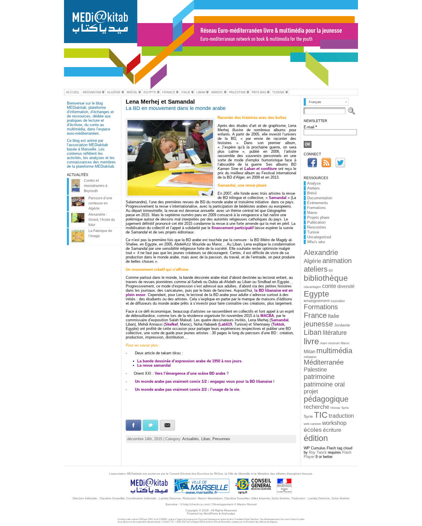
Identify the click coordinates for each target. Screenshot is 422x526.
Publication (316, 222)
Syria (345, 407)
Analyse (314, 183)
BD (331, 270)
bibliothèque (326, 278)
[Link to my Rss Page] (326, 162)
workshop (334, 423)
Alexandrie (321, 252)
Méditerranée (324, 362)
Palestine (315, 369)
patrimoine (319, 376)
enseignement (317, 301)
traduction (341, 416)
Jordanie (342, 325)
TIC (321, 414)
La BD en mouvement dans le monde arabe (176, 108)
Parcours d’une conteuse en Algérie (100, 203)
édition (316, 438)
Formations (316, 208)
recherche (316, 407)
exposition (338, 301)
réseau (335, 407)
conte (329, 286)
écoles (313, 429)
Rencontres (316, 227)
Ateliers (313, 188)
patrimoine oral (324, 384)
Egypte (316, 293)
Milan (309, 351)
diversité (346, 286)
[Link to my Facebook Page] (312, 162)
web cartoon (312, 424)
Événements (317, 203)
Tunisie (313, 232)
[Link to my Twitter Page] (340, 162)
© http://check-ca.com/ (195, 504)
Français (315, 102)
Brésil (312, 193)
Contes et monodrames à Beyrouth (95, 186)
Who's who (316, 242)
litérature (335, 332)
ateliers (316, 269)
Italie (333, 316)
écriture (332, 430)
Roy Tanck (318, 452)
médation (310, 357)
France (315, 315)
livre (311, 341)
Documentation (319, 198)
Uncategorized (319, 237)
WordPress (211, 513)
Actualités (190, 439)
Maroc (312, 212)
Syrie (308, 416)
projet (311, 391)
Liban (205, 439)
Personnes (221, 439)
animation (337, 260)
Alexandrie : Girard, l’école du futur (101, 219)
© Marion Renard (245, 504)
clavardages (312, 287)
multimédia (334, 350)
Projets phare (318, 217)
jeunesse (318, 324)
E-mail (310, 127)
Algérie (312, 261)
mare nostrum (330, 343)
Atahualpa (228, 513)
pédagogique (326, 399)
